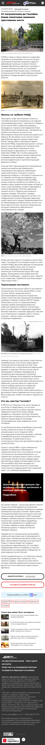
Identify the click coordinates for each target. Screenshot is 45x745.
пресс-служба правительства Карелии (17, 53)
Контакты (6, 664)
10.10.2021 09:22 (7, 9)
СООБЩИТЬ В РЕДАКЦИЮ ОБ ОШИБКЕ (18, 670)
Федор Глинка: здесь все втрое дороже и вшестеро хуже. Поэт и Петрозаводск (24, 637)
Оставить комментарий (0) (22, 585)
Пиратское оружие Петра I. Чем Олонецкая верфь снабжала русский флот (25, 630)
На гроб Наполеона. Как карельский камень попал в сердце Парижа (25, 623)
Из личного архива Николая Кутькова (18, 110)
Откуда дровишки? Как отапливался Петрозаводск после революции (22, 644)
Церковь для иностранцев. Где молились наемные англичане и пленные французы (22, 487)
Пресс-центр (31, 661)
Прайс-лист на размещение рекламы (19, 667)
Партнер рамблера (20, 734)
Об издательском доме (13, 661)
